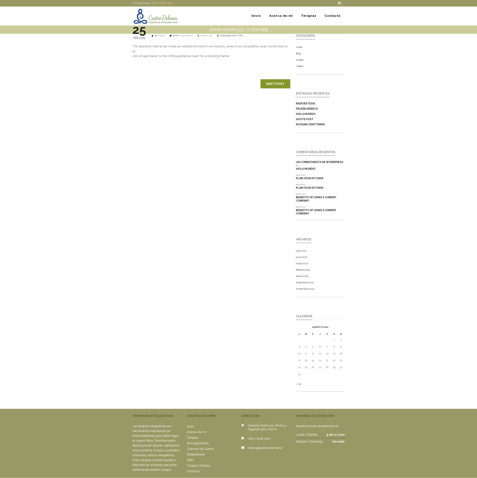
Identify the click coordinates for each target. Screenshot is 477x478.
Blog (298, 53)
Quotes (300, 59)
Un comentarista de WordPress (319, 162)
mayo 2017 (302, 263)
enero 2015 (302, 276)
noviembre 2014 (305, 288)
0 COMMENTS (186, 36)
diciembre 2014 (304, 282)
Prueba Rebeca (307, 108)
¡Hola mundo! (305, 113)
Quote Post (304, 119)
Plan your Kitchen (309, 178)
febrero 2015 (303, 269)
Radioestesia (305, 103)
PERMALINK (206, 36)
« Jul (298, 384)
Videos (299, 66)
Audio (299, 47)
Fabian (161, 36)
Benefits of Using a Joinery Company (316, 199)
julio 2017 (301, 250)
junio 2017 (301, 257)
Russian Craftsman (310, 124)
